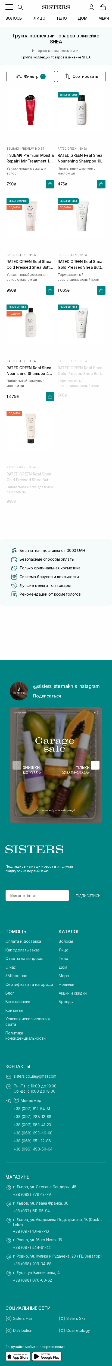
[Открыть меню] (9, 7)
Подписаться (47, 696)
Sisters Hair (23, 1318)
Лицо (63, 950)
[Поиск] (20, 7)
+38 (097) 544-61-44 (32, 1247)
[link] (103, 7)
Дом (63, 967)
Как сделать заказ (22, 950)
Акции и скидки (73, 993)
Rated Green (67, 148)
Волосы (66, 941)
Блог (9, 993)
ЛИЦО (39, 18)
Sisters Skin (76, 1318)
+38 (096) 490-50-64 (33, 1149)
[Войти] (91, 7)
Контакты (14, 1010)
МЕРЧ (103, 18)
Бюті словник (17, 1001)
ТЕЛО (61, 18)
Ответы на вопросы (24, 958)
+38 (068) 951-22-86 (32, 1141)
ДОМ (83, 18)
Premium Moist (32, 148)
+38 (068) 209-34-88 (32, 1263)
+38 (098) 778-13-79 (32, 1194)
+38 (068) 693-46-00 (33, 1133)
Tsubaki (13, 148)
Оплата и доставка (23, 941)
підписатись (88, 895)
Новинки (66, 984)
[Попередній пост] (17, 765)
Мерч (64, 975)
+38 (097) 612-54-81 (32, 1108)
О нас (10, 967)
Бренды (66, 1001)
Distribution (22, 1330)
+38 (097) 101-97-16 (31, 1231)
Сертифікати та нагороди (29, 984)
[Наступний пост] (95, 765)
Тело (63, 958)
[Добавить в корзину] (50, 184)
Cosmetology (78, 1330)
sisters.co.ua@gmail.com (35, 1076)
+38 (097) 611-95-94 (31, 1210)
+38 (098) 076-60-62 (32, 1280)
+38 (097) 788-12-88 (32, 1116)
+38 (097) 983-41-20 (32, 1124)
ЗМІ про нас (16, 975)
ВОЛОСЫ (14, 18)
